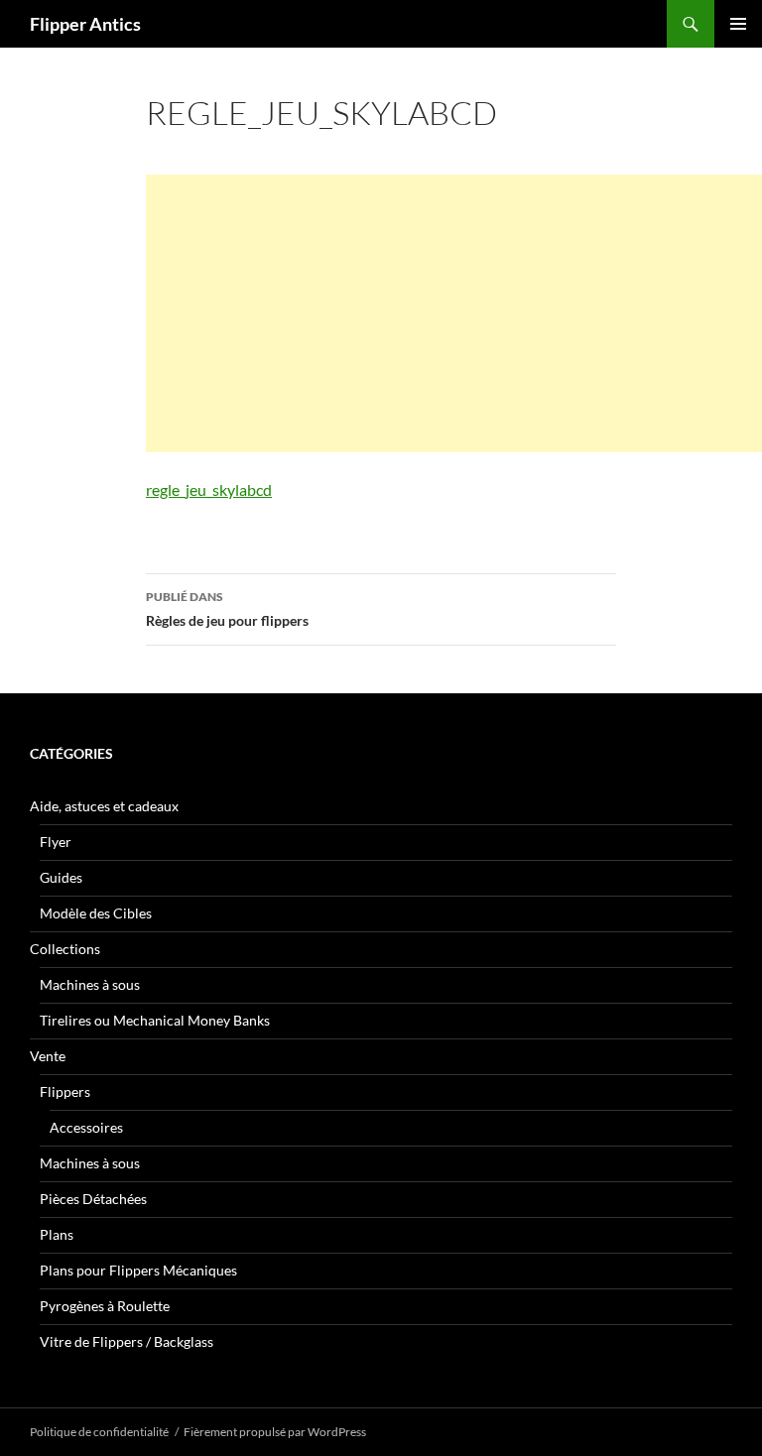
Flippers (65, 1091)
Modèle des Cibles (96, 913)
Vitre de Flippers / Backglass (126, 1341)
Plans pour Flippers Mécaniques (138, 1270)
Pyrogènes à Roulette (105, 1305)
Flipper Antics (85, 24)
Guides (61, 877)
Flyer (55, 841)
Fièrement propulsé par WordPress (275, 1431)
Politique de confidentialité (99, 1431)
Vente (47, 1055)
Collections (65, 948)
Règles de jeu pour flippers (227, 609)
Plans (56, 1234)
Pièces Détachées (93, 1198)
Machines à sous (90, 984)
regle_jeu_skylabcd (209, 489)
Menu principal (738, 24)
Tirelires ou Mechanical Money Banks (155, 1020)
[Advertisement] (454, 313)
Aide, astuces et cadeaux (104, 805)
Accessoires (86, 1127)
